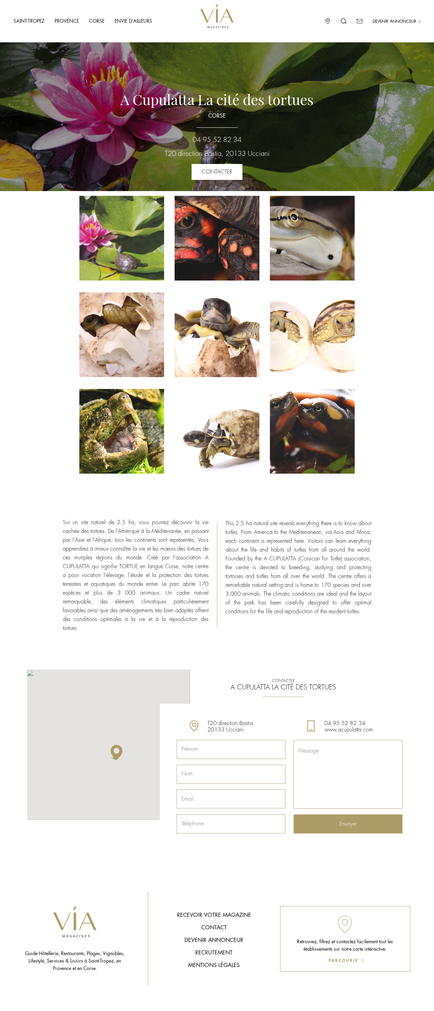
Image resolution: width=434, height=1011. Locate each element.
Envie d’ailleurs (133, 21)
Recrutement (214, 952)
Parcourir (345, 960)
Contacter (217, 171)
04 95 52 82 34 (217, 139)
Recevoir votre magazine (214, 915)
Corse (96, 21)
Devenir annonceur (395, 21)
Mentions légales (214, 965)
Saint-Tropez (29, 21)
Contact (214, 927)
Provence (67, 21)
